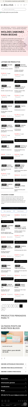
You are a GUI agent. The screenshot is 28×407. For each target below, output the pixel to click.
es (25, 5)
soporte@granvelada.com (18, 395)
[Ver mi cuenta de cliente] (18, 5)
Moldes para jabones (6, 28)
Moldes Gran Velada (22, 27)
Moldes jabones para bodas (19, 28)
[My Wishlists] (15, 5)
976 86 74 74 (5, 395)
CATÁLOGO (13, 27)
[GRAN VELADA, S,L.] (8, 5)
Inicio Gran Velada (5, 27)
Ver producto (7, 80)
